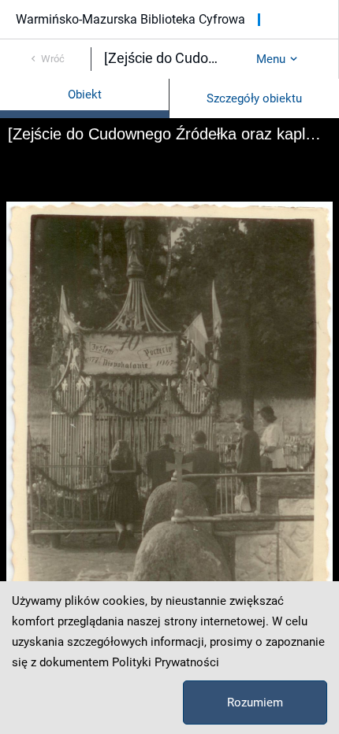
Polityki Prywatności (165, 662)
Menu (270, 59)
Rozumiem (255, 702)
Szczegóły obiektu (254, 98)
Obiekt (85, 94)
